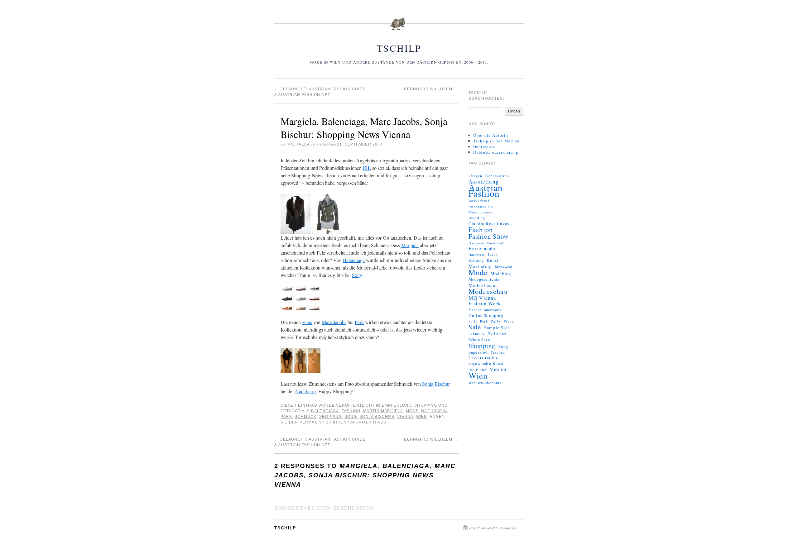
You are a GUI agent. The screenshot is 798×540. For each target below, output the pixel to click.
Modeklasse (482, 285)
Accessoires (497, 176)
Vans (307, 322)
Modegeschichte (484, 279)
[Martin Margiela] (296, 213)
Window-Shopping (485, 382)
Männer (475, 310)
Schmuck (305, 416)
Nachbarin (305, 391)
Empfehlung (397, 405)
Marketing (480, 266)
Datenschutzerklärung (495, 152)
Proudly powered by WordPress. (493, 527)
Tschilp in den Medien (496, 141)
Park (359, 322)
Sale (475, 327)
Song (357, 275)
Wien (421, 416)
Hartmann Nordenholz (487, 243)
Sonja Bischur (436, 383)
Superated (478, 352)
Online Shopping (486, 315)
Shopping (425, 405)
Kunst (493, 260)
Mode (412, 411)
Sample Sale (497, 328)
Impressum (484, 146)
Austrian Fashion (486, 190)
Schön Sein (479, 339)
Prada (509, 321)
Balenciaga (354, 260)
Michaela (298, 144)
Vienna (405, 416)
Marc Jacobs (334, 322)
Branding (477, 218)
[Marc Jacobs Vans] (300, 297)
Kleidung (476, 260)
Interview (477, 254)
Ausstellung (484, 181)
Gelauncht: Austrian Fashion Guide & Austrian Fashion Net (320, 442)
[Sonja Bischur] (300, 359)
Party (496, 321)
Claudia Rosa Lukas (489, 224)
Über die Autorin (490, 135)
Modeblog (501, 273)
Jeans (493, 254)
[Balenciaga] (327, 213)
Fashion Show (489, 236)
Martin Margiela (383, 411)
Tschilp (399, 48)
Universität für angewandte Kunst (486, 360)
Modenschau (488, 291)
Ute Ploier (478, 369)
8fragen (475, 176)
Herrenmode (482, 248)
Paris (473, 321)
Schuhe (497, 333)
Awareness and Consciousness (481, 209)
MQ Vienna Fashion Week (485, 300)
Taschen (498, 352)
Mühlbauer (493, 310)
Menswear (504, 266)
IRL (367, 168)
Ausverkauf (479, 200)
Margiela (410, 245)
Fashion (351, 411)
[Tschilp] (399, 27)
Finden (514, 111)
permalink (312, 422)
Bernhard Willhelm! (431, 89)
